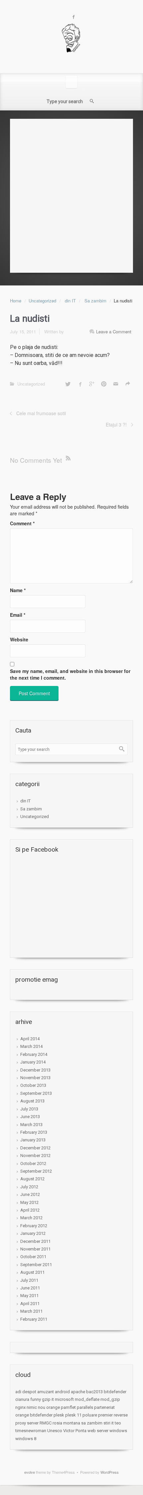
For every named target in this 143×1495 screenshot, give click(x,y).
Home (15, 300)
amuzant (45, 1391)
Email (17, 614)
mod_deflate (87, 1399)
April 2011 (30, 1303)
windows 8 (25, 1438)
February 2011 (33, 1319)
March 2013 (31, 1124)
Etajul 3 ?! (116, 424)
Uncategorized (42, 300)
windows (118, 1430)
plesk (59, 1414)
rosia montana (66, 1422)
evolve (29, 1472)
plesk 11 (73, 1414)
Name (18, 590)
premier (105, 1414)
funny (35, 1399)
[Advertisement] (71, 193)
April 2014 (30, 1038)
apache (78, 1391)
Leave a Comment (113, 331)
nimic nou (36, 1407)
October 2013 (33, 1085)
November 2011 (35, 1248)
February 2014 (33, 1054)
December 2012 (35, 1147)
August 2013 (32, 1100)
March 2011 (31, 1311)
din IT (70, 300)
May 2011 (29, 1295)
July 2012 (29, 1186)
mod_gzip (110, 1399)
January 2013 (33, 1139)
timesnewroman (30, 1430)
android (62, 1391)
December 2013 (35, 1070)
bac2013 (94, 1391)
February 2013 (33, 1132)
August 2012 (32, 1178)
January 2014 (33, 1062)
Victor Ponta (74, 1430)
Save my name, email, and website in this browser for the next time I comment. (70, 674)
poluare (89, 1414)
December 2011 (35, 1241)
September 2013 (36, 1093)
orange (53, 1407)
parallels (85, 1407)
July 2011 (29, 1280)
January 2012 (33, 1233)
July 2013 (29, 1108)
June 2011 (30, 1287)
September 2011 (36, 1264)
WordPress (109, 1472)
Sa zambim (95, 300)
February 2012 (33, 1225)
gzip (46, 1399)
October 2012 (33, 1163)
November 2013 (35, 1077)
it (53, 1399)
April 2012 (30, 1210)
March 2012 (31, 1217)
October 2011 (33, 1256)
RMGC (46, 1422)
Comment (22, 523)
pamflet (68, 1407)
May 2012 (29, 1202)
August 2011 (32, 1272)
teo (118, 1422)
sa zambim (91, 1422)
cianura (22, 1399)
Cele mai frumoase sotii (41, 413)
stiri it (108, 1422)
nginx (20, 1407)
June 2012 (30, 1194)
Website (19, 639)
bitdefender (115, 1391)
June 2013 (30, 1116)
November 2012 (35, 1155)
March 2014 (31, 1046)
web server (97, 1430)
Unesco (54, 1430)
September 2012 (36, 1171)
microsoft (64, 1399)
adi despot (25, 1391)
